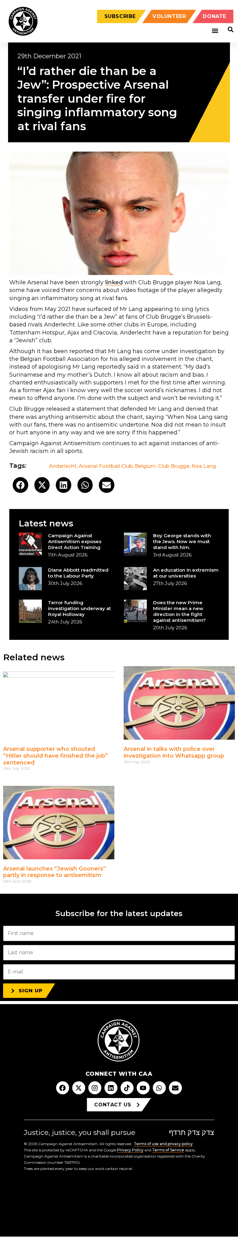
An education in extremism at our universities (185, 573)
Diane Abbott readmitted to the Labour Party (78, 573)
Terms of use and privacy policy (163, 1143)
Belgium (145, 466)
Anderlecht (63, 466)
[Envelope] (175, 1087)
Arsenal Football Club (106, 466)
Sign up (31, 991)
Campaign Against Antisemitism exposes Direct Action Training (74, 541)
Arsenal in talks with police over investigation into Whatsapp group (174, 752)
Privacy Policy (130, 1150)
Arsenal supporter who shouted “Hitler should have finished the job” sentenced (55, 756)
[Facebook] (62, 1087)
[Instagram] (94, 1087)
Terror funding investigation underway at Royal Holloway (79, 608)
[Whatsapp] (159, 1087)
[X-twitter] (78, 1087)
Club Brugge (173, 466)
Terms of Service (168, 1150)
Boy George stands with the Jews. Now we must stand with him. (182, 541)
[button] (215, 31)
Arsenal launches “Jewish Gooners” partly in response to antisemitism (54, 872)
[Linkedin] (110, 1087)
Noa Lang (204, 466)
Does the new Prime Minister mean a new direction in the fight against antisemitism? (179, 611)
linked (114, 282)
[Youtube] (143, 1087)
